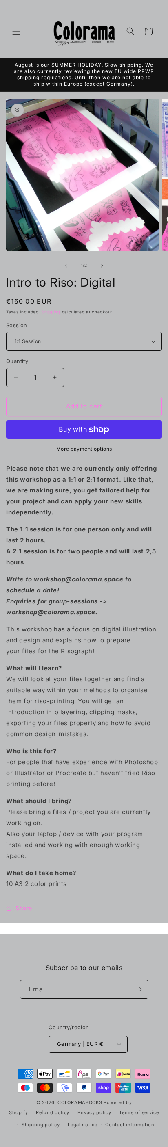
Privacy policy (94, 1112)
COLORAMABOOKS (79, 1102)
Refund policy (52, 1112)
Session (16, 325)
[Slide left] (66, 265)
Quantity (17, 361)
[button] (16, 31)
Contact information (129, 1125)
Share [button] (23, 908)
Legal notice (82, 1125)
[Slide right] (102, 265)
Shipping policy (41, 1125)
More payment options (84, 449)
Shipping (51, 311)
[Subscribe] (139, 989)
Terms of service (139, 1112)
